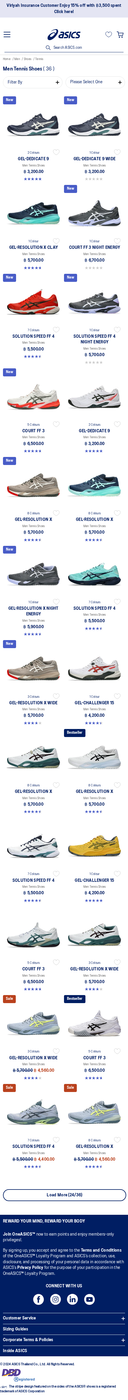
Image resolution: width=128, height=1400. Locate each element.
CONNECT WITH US (64, 1286)
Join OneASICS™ (19, 1234)
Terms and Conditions (101, 1250)
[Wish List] (108, 34)
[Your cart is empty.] (120, 34)
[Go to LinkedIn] (72, 1301)
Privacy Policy (30, 1268)
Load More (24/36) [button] (64, 1195)
